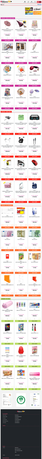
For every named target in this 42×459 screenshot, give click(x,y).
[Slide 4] (7, 15)
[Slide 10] (13, 15)
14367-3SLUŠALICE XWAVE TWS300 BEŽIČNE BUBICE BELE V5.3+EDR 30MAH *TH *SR (7, 146)
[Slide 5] (8, 15)
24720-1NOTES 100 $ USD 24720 (21, 239)
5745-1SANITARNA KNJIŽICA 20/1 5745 (7, 262)
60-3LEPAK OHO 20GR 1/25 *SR (34, 332)
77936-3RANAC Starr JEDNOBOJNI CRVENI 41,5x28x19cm (21, 355)
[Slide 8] (11, 15)
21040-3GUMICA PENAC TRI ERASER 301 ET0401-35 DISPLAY (7, 355)
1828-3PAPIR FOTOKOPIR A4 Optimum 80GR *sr (34, 216)
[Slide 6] (9, 15)
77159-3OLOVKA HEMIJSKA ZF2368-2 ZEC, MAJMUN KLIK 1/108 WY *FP (34, 29)
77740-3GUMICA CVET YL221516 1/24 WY (20, 310)
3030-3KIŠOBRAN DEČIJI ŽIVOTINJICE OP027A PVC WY (7, 52)
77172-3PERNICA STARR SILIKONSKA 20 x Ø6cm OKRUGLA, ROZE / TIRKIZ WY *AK (34, 378)
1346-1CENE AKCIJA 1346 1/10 (21, 216)
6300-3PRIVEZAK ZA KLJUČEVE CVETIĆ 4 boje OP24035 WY (21, 75)
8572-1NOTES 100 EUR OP (34, 239)
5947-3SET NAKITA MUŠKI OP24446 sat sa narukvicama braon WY (21, 52)
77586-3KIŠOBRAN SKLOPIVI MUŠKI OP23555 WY (34, 74)
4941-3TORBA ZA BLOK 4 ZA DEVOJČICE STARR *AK (7, 378)
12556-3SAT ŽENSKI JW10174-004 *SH (35, 52)
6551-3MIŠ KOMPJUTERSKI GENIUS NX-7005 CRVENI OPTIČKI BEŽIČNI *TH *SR (35, 168)
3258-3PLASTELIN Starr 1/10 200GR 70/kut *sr (34, 310)
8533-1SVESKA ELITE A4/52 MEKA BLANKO (21, 332)
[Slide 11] (14, 15)
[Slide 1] (4, 15)
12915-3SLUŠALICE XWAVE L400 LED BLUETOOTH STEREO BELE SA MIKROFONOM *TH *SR (21, 191)
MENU (38, 2)
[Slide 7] (10, 15)
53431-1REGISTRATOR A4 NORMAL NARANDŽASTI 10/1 (7, 284)
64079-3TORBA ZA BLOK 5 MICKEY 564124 (21, 378)
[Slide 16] (19, 15)
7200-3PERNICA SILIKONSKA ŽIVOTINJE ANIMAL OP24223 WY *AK (7, 310)
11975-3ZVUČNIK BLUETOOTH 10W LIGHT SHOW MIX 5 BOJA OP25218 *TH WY (7, 168)
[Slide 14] (17, 15)
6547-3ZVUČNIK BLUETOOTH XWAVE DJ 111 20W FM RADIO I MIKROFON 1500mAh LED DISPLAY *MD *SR (35, 124)
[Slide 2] (5, 15)
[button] (39, 2)
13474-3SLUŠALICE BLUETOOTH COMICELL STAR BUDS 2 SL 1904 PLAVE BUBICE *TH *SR (34, 191)
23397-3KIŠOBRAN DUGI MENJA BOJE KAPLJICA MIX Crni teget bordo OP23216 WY (21, 29)
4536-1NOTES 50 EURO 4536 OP (34, 262)
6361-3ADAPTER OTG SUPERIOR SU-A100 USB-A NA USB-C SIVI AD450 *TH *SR (7, 123)
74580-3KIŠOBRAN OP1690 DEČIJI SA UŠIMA (21, 97)
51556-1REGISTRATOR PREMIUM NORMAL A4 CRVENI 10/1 (34, 285)
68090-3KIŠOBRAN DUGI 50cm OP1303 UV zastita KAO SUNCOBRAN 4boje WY (7, 29)
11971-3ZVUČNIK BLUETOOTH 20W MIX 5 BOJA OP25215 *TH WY (7, 191)
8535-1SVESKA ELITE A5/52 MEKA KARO (34, 355)
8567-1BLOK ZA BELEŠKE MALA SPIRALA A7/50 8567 (21, 262)
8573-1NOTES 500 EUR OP (7, 239)
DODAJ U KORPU (7, 40)
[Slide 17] (20, 15)
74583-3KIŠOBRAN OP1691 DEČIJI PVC (7, 74)
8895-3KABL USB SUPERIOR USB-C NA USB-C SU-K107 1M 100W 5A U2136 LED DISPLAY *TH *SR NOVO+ (34, 146)
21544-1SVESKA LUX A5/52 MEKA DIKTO (7, 332)
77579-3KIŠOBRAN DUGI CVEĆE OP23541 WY (34, 97)
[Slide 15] (18, 15)
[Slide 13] (16, 15)
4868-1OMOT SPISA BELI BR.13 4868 (21, 284)
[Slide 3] (6, 15)
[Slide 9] (12, 15)
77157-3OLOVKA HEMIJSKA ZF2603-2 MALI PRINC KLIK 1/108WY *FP (7, 97)
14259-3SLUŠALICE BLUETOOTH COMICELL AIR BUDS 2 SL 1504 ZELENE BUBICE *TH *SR (21, 123)
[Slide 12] (15, 15)
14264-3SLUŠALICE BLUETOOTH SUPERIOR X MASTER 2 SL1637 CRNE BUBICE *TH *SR (21, 146)
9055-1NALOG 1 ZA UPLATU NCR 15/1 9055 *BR (7, 216)
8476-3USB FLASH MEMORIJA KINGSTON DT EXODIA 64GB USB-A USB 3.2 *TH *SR (21, 168)
